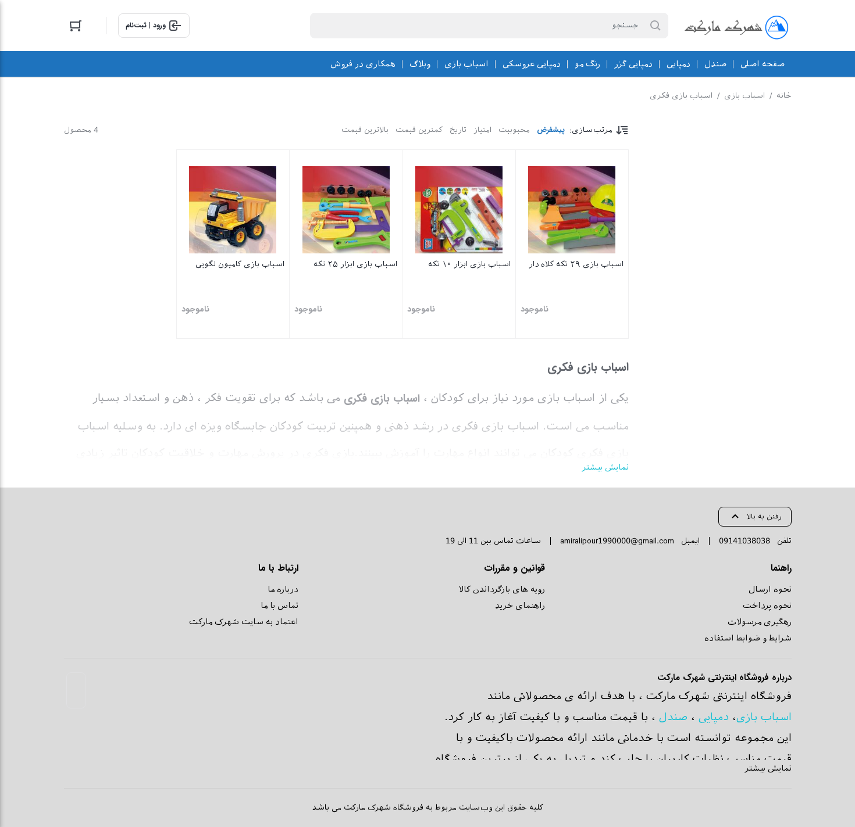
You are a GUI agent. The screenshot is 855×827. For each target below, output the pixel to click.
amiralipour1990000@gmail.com (617, 540)
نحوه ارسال (770, 589)
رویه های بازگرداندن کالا (501, 589)
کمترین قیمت (419, 130)
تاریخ (458, 130)
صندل (673, 717)
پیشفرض (551, 130)
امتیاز (482, 130)
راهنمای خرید (520, 605)
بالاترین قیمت (365, 130)
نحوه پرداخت (767, 605)
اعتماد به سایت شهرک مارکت (243, 621)
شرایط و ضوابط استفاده (748, 638)
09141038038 (744, 540)
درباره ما (283, 589)
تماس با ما (279, 605)
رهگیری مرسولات (760, 621)
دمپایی (714, 717)
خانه (784, 95)
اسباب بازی (744, 95)
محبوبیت (514, 130)
